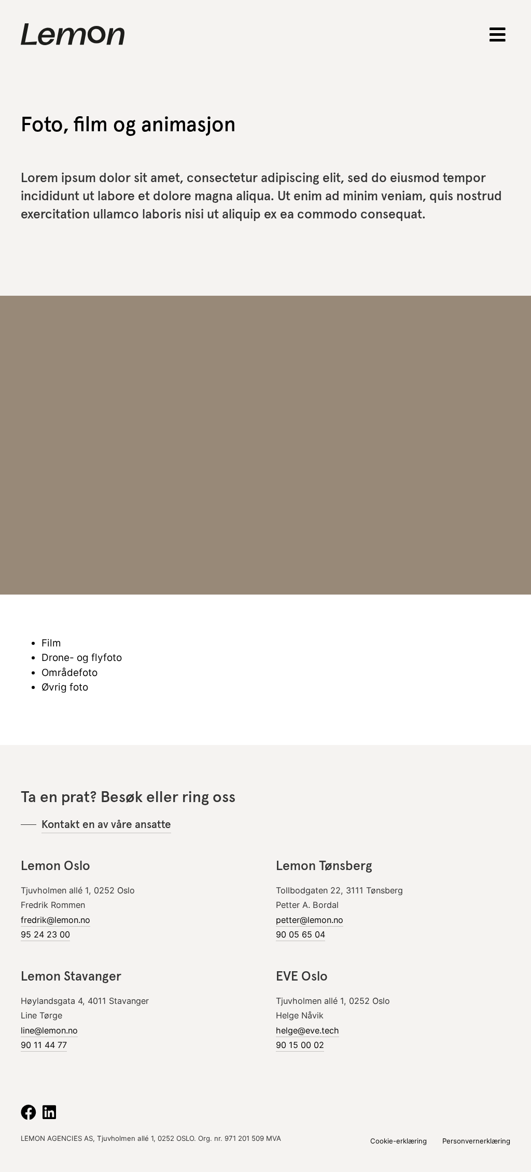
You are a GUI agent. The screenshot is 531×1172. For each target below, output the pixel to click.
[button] (498, 34)
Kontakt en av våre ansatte (106, 824)
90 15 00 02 (300, 1045)
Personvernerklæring (476, 1141)
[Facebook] (28, 1112)
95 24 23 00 (45, 934)
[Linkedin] (49, 1112)
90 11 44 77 (44, 1045)
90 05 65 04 (300, 934)
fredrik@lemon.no (55, 920)
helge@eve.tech (307, 1030)
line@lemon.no (49, 1030)
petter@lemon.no (309, 920)
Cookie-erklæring (398, 1141)
